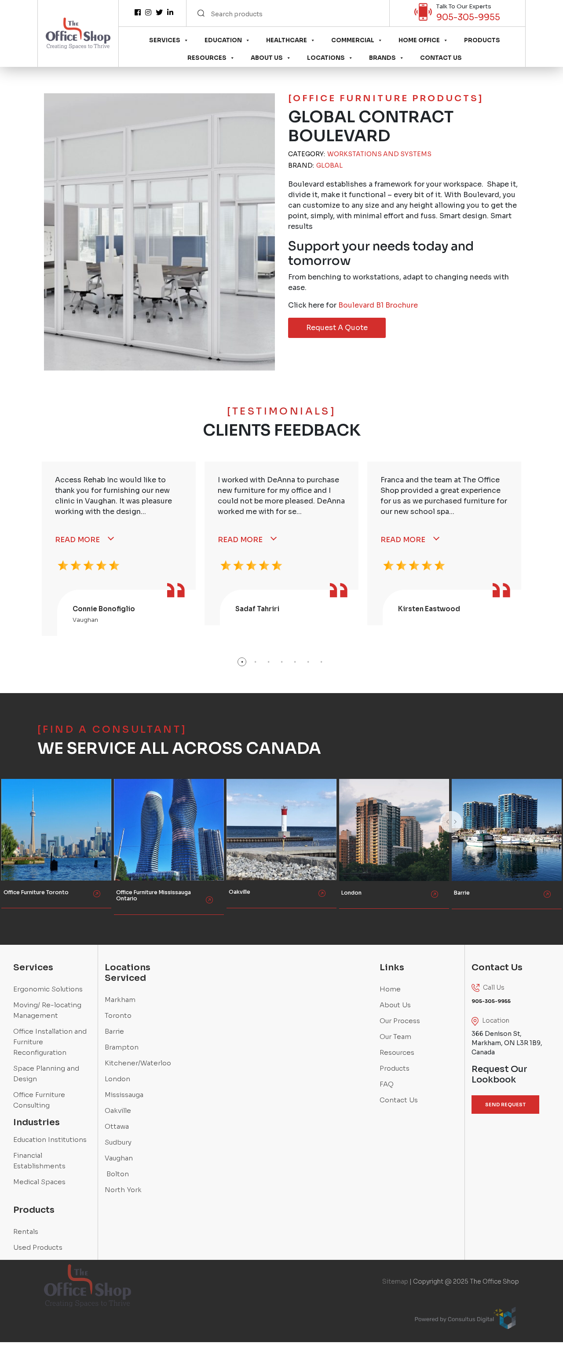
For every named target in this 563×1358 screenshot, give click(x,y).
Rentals (25, 1231)
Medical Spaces (39, 1182)
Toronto (118, 1015)
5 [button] (294, 661)
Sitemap (395, 1281)
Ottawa (117, 1126)
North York (123, 1189)
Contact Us (441, 58)
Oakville (118, 1110)
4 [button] (281, 661)
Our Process (400, 1021)
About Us (267, 58)
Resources (207, 58)
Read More (77, 539)
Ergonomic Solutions (48, 989)
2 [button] (255, 661)
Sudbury (118, 1142)
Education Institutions (50, 1139)
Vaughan (119, 1158)
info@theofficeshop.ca (37, 846)
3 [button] (268, 661)
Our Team (395, 1036)
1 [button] (242, 661)
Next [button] (473, 833)
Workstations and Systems (379, 154)
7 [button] (321, 661)
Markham (120, 999)
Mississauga (124, 1094)
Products (482, 40)
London (117, 1079)
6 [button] (307, 661)
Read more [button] (23, 868)
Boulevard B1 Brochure (378, 305)
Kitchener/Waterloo (138, 1063)
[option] (119, 549)
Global (329, 165)
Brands (382, 58)
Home (390, 989)
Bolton (117, 1174)
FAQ (387, 1084)
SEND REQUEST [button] (505, 1104)
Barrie (114, 1031)
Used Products (37, 1247)
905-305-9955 (468, 17)
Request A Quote (337, 327)
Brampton (122, 1047)
